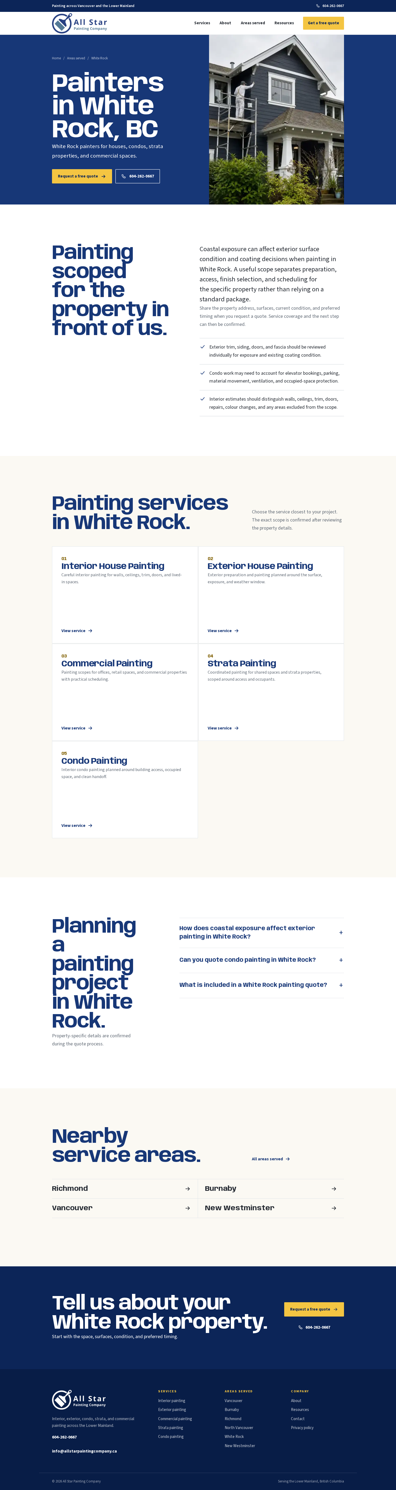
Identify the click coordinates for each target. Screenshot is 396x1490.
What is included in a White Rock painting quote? (253, 985)
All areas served (267, 1159)
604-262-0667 (333, 5)
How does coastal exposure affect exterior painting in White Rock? (247, 933)
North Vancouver (239, 1428)
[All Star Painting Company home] (80, 23)
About (225, 23)
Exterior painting (172, 1410)
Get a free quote (323, 23)
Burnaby (232, 1410)
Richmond (233, 1419)
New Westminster (240, 1446)
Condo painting (171, 1437)
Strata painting (170, 1428)
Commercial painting (175, 1419)
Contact (298, 1419)
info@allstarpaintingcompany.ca (84, 1451)
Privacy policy (302, 1428)
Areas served (253, 23)
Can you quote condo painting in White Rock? (247, 960)
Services (202, 23)
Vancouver (233, 1401)
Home (56, 58)
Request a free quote (78, 176)
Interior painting (171, 1401)
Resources (284, 23)
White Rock (234, 1437)
